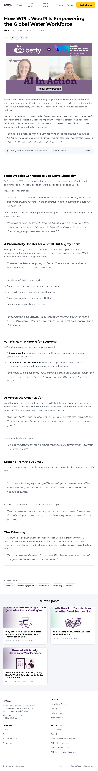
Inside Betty (57, 586)
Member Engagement (25, 586)
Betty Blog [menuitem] (45, 5)
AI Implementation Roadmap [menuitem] (63, 752)
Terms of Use (76, 766)
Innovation (9, 586)
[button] (7, 150)
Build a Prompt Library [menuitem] (60, 748)
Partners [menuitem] (6, 734)
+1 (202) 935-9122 (10, 718)
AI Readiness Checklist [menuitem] (60, 743)
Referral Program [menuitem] (58, 713)
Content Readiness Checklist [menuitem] (63, 739)
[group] (49, 150)
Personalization (43, 586)
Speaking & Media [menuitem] (10, 739)
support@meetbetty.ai (12, 715)
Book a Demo (85, 5)
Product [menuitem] (20, 5)
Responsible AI (89, 766)
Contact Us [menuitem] (7, 743)
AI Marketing (71, 586)
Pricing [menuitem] (59, 5)
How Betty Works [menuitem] (58, 704)
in (12, 38)
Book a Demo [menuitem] (57, 717)
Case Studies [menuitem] (31, 5)
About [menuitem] (70, 5)
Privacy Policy (62, 766)
